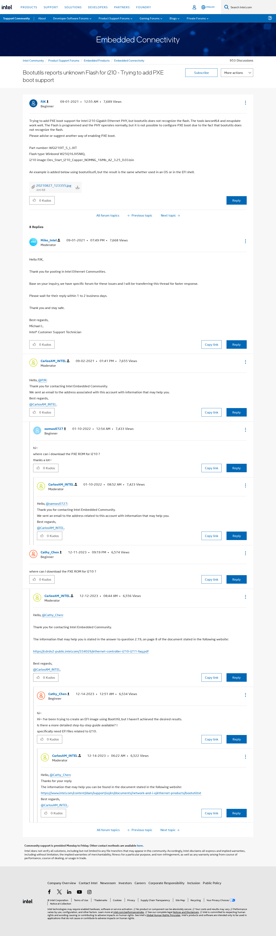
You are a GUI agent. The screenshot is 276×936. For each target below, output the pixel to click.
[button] (245, 102)
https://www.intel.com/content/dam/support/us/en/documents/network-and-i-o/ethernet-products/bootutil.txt (121, 792)
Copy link (211, 344)
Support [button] (51, 7)
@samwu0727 (56, 503)
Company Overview (61, 883)
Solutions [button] (73, 7)
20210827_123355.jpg (53, 185)
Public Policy (212, 883)
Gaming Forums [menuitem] (150, 18)
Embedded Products (97, 60)
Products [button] (29, 7)
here (140, 845)
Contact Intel (88, 883)
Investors (125, 883)
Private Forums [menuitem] (196, 18)
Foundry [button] (143, 7)
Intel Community (33, 60)
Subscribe (201, 72)
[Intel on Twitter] (59, 892)
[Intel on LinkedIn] (69, 892)
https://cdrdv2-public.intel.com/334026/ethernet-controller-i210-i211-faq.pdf (91, 651)
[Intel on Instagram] (89, 892)
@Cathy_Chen (52, 614)
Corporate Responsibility (166, 883)
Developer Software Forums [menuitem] (71, 18)
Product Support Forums (63, 60)
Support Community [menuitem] (16, 18)
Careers (140, 883)
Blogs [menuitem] (173, 18)
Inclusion (193, 883)
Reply (236, 200)
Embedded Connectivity (129, 60)
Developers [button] (98, 7)
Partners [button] (122, 7)
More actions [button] (233, 72)
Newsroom (108, 883)
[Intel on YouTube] (79, 892)
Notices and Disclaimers (186, 912)
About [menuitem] (42, 18)
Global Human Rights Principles (163, 915)
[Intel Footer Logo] (28, 900)
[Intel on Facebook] (49, 892)
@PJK (42, 380)
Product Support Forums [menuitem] (114, 18)
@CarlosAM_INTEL (42, 404)
